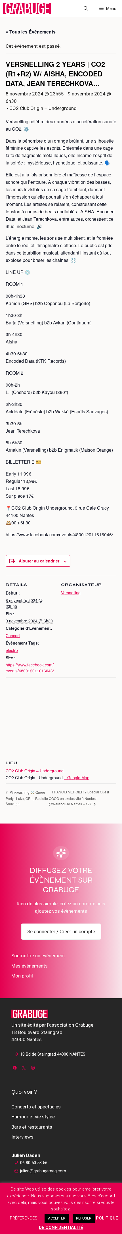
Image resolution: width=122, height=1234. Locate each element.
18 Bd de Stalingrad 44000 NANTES (52, 1054)
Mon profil (22, 976)
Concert (13, 635)
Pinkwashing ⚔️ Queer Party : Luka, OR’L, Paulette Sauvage (27, 798)
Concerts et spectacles (36, 1107)
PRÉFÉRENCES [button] (23, 1218)
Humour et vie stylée (33, 1117)
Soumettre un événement (38, 955)
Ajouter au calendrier (39, 561)
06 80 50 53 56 (33, 1162)
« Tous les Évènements (31, 31)
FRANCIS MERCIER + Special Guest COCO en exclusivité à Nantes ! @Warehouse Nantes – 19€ (79, 797)
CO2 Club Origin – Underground (35, 771)
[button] (86, 8)
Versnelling (71, 592)
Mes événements (29, 966)
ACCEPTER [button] (56, 1218)
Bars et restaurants (31, 1127)
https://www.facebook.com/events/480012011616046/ (30, 668)
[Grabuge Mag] (27, 8)
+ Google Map (76, 777)
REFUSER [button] (83, 1218)
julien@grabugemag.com (43, 1170)
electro (12, 650)
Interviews (22, 1137)
